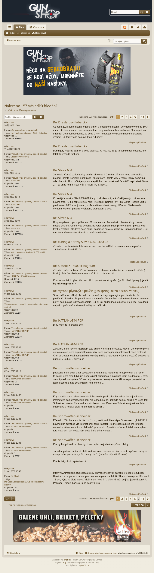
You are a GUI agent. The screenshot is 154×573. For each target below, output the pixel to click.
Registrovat (40, 33)
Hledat (11, 33)
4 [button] (130, 117)
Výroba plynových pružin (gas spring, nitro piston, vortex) (27, 305)
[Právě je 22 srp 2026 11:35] (109, 40)
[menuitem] (132, 27)
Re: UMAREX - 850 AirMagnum (74, 266)
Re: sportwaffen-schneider (72, 368)
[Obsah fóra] (34, 11)
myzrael (10, 122)
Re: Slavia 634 (62, 170)
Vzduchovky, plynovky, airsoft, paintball (29, 154)
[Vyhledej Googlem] (144, 41)
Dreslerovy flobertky (20, 157)
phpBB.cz (84, 565)
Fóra (21, 27)
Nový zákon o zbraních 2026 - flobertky (29, 133)
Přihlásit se (25, 33)
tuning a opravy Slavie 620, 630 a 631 (28, 252)
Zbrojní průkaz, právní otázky (24, 130)
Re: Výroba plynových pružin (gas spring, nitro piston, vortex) (96, 291)
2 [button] (122, 117)
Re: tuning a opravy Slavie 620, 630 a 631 (81, 242)
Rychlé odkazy (10, 28)
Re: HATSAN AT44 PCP (68, 320)
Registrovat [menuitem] (145, 28)
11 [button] (142, 117)
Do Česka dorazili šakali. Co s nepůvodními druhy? (24, 483)
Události (15, 476)
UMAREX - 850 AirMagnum (23, 276)
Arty (64, 562)
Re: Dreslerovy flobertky (70, 122)
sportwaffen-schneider (21, 379)
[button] (112, 117)
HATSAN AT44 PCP (20, 331)
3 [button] (126, 117)
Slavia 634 (15, 181)
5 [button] (135, 117)
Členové (37, 27)
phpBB (67, 560)
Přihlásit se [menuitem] (139, 28)
